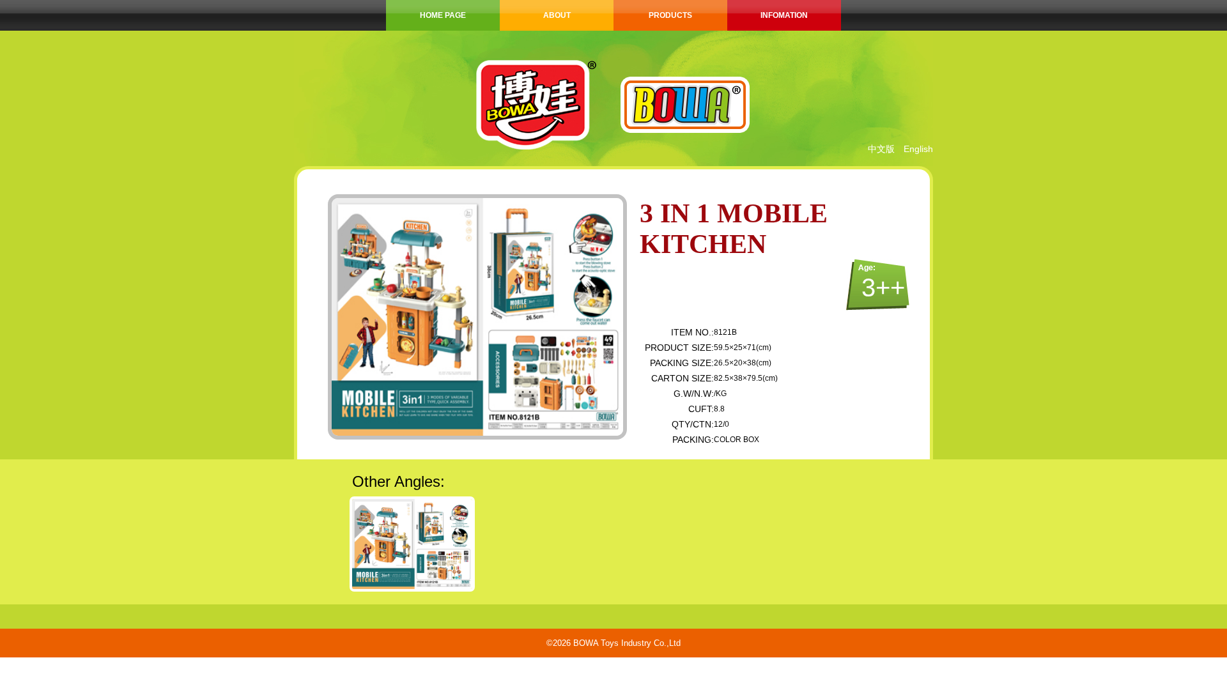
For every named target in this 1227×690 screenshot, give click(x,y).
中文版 (881, 149)
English (918, 149)
